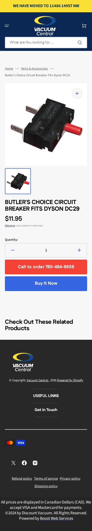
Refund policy (22, 478)
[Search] (80, 42)
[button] (6, 25)
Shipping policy (46, 486)
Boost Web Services (56, 518)
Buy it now (46, 283)
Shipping (10, 225)
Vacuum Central (38, 380)
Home (9, 69)
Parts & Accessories (34, 69)
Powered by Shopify (70, 380)
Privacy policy (70, 478)
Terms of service (46, 478)
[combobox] (46, 42)
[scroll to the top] (86, 525)
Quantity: (11, 240)
